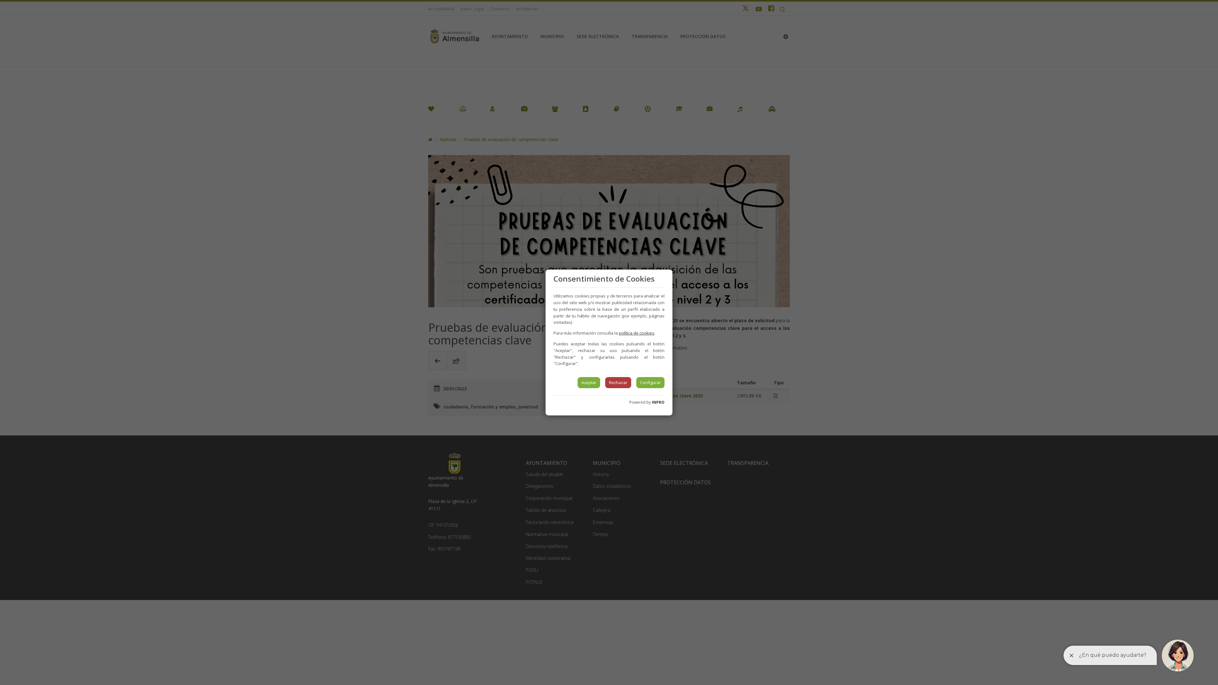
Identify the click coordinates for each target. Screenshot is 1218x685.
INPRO (658, 402)
